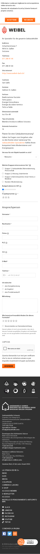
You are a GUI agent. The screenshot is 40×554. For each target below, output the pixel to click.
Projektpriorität (9, 194)
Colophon (7, 482)
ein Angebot (9, 289)
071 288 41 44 (7, 59)
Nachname (6, 224)
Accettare (12, 20)
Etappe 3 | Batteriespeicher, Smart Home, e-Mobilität (20, 178)
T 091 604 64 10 (7, 458)
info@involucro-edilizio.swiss (12, 460)
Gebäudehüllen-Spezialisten (13, 143)
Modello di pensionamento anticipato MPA (19, 501)
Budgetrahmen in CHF (11, 186)
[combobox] (4, 275)
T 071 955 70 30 (7, 426)
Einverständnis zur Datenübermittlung (18, 326)
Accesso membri (9, 491)
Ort (4, 252)
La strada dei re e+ (10, 470)
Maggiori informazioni (10, 14)
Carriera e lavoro (10, 485)
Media (4, 479)
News (4, 473)
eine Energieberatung (12, 286)
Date (4, 476)
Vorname (5, 214)
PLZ (4, 243)
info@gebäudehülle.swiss (11, 430)
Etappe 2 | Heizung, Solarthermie (16, 174)
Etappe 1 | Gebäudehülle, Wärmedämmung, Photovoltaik (20, 170)
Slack (6, 507)
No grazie (28, 20)
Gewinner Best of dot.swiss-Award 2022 (16, 464)
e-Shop (5, 488)
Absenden (8, 366)
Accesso (6, 497)
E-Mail (4, 261)
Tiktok (7, 522)
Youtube (7, 519)
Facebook (8, 513)
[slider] (6, 197)
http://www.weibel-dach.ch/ (13, 73)
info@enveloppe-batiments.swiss (13, 448)
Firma (5, 233)
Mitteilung (6, 296)
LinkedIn (7, 510)
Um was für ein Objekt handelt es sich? (16, 152)
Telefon (5, 271)
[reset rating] (3, 321)
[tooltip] (30, 165)
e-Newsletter (8, 494)
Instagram (8, 516)
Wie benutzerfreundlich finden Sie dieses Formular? (18, 316)
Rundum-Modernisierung (13, 182)
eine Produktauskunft (12, 292)
